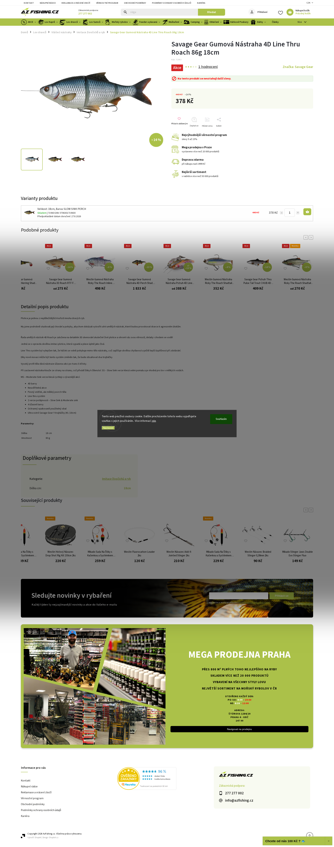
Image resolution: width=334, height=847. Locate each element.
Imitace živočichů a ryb (116, 479)
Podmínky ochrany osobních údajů (171, 3)
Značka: (298, 66)
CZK (309, 2)
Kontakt (29, 3)
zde (154, 421)
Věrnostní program (107, 3)
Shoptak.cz (53, 837)
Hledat (211, 12)
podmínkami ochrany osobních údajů (254, 602)
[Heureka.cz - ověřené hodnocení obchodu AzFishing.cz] (165, 779)
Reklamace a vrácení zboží (76, 3)
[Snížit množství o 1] (281, 212)
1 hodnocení (208, 67)
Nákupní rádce (48, 3)
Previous (306, 237)
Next (311, 237)
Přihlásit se (281, 595)
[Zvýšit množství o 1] (297, 212)
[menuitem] (29, 22)
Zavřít (305, 132)
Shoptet (38, 837)
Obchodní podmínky (135, 3)
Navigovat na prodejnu (239, 729)
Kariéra (201, 3)
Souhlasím (221, 419)
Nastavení (108, 428)
